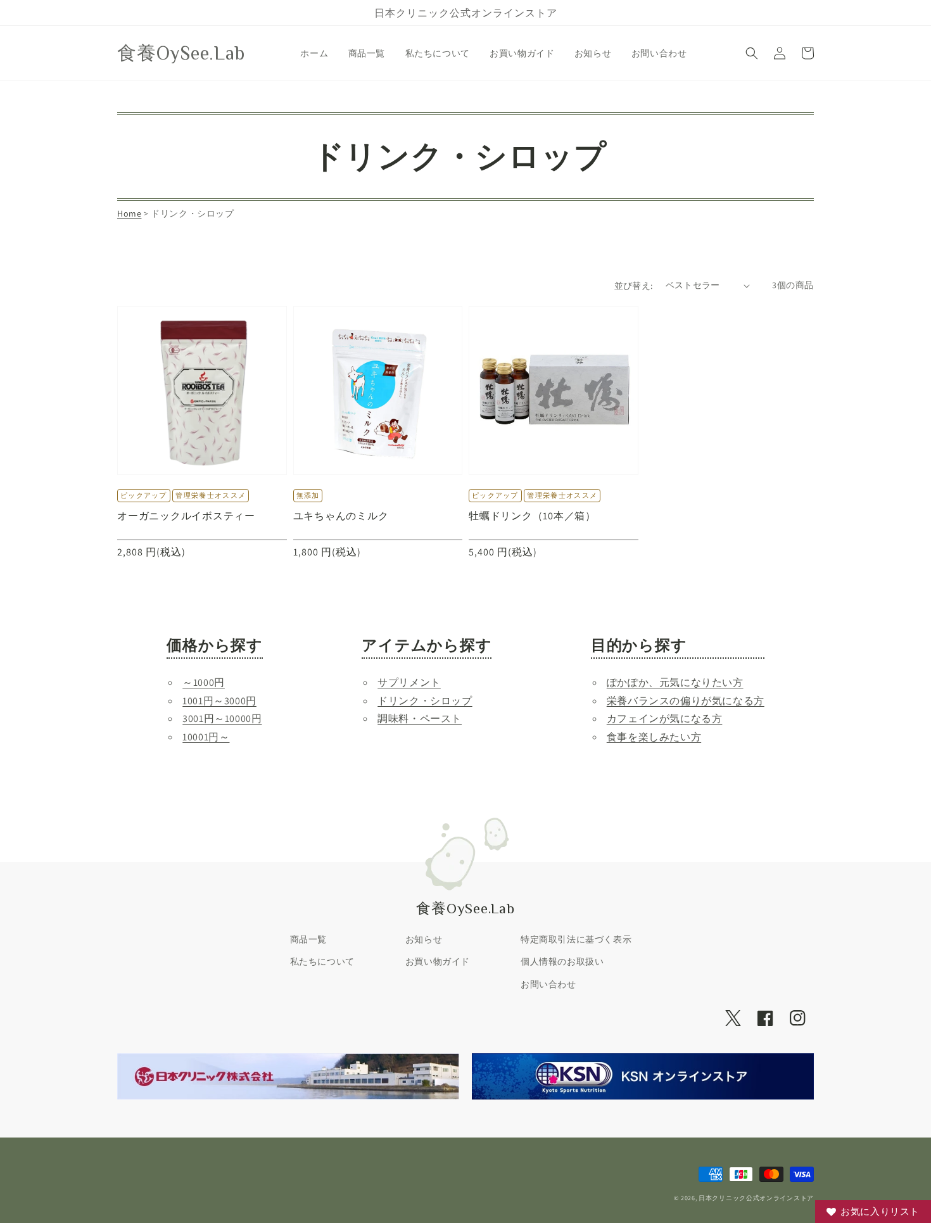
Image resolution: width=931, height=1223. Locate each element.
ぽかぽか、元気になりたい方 (675, 682)
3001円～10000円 (222, 718)
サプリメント (409, 682)
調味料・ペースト (419, 718)
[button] (752, 53)
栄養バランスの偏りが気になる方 (685, 700)
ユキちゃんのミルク (341, 516)
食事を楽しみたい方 (654, 737)
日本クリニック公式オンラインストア (756, 1198)
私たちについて (322, 961)
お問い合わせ (548, 984)
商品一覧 (308, 939)
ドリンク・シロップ (424, 700)
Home (129, 213)
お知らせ (423, 939)
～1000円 (203, 682)
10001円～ (205, 737)
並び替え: (633, 285)
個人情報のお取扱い (562, 961)
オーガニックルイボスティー (186, 516)
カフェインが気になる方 (665, 718)
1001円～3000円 (219, 700)
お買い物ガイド (437, 961)
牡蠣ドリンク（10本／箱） (532, 516)
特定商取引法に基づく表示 (576, 939)
